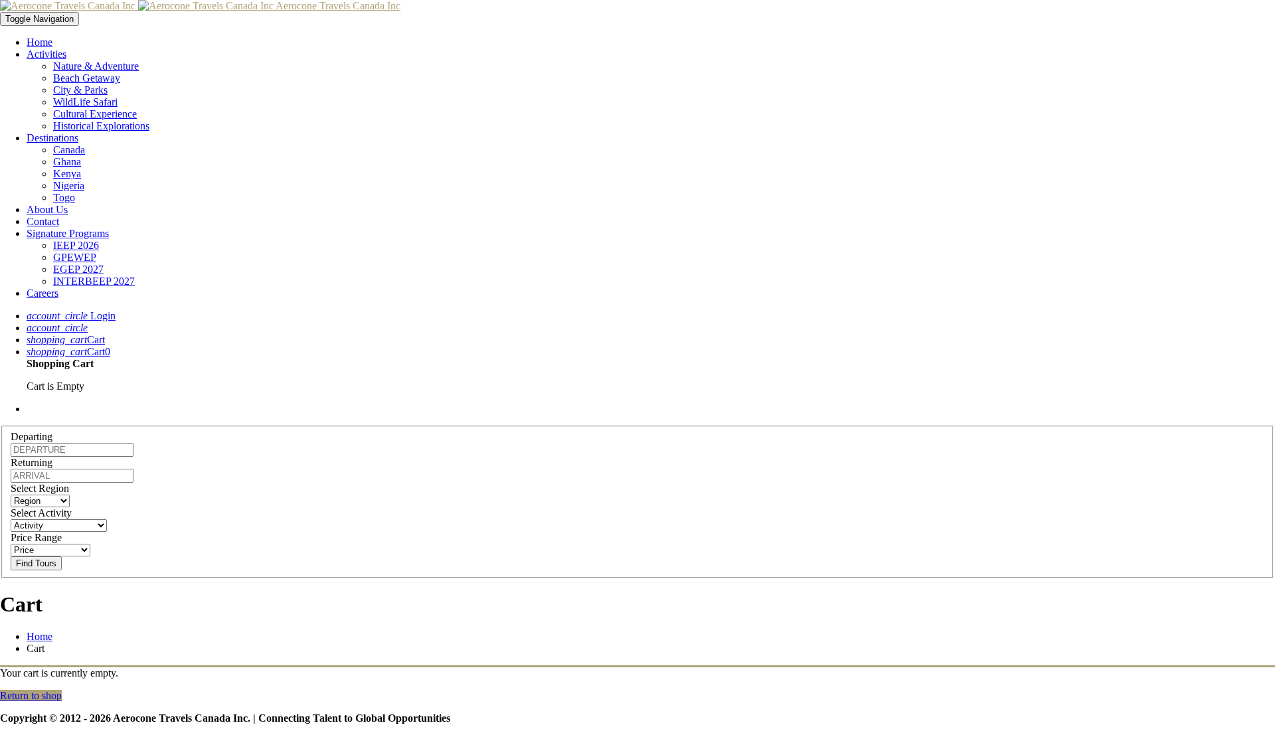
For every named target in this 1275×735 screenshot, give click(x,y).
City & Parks (80, 90)
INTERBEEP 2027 (94, 281)
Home (39, 42)
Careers (42, 293)
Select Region (40, 488)
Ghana (67, 161)
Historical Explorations (101, 125)
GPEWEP (74, 257)
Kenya (67, 173)
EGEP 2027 (78, 269)
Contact (43, 221)
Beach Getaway (86, 78)
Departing (31, 436)
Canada (69, 149)
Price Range (36, 537)
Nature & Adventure (96, 66)
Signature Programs (68, 233)
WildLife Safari (85, 102)
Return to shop (31, 695)
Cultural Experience (95, 114)
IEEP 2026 (76, 245)
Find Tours (36, 563)
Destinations (52, 137)
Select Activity (41, 513)
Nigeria (68, 185)
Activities (46, 54)
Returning (31, 462)
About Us (47, 209)
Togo (64, 197)
